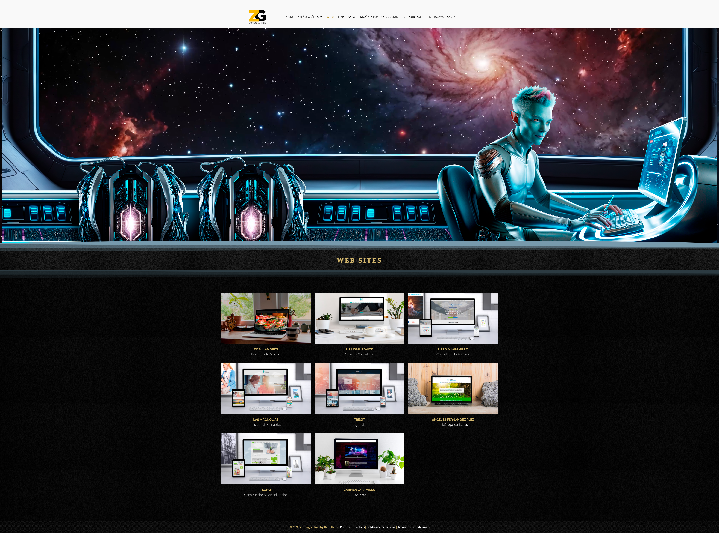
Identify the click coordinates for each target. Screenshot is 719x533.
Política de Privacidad (381, 527)
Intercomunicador (442, 17)
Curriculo (417, 17)
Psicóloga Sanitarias (453, 425)
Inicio (289, 17)
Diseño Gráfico (308, 17)
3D (404, 17)
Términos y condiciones (413, 527)
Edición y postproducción (378, 17)
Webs (330, 17)
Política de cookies (352, 527)
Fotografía (346, 17)
